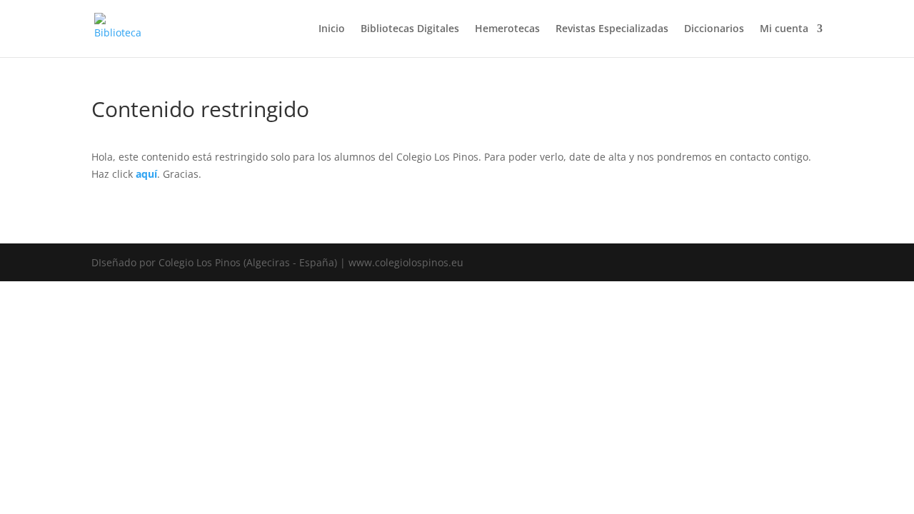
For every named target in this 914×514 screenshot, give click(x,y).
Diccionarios (714, 29)
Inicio (331, 29)
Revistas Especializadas (612, 29)
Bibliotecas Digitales (410, 29)
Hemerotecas (507, 29)
